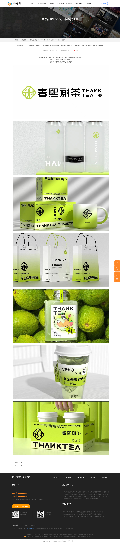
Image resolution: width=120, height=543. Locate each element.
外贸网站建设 (30, 528)
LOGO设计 (43, 40)
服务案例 (24, 40)
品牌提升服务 (33, 40)
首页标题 (15, 40)
